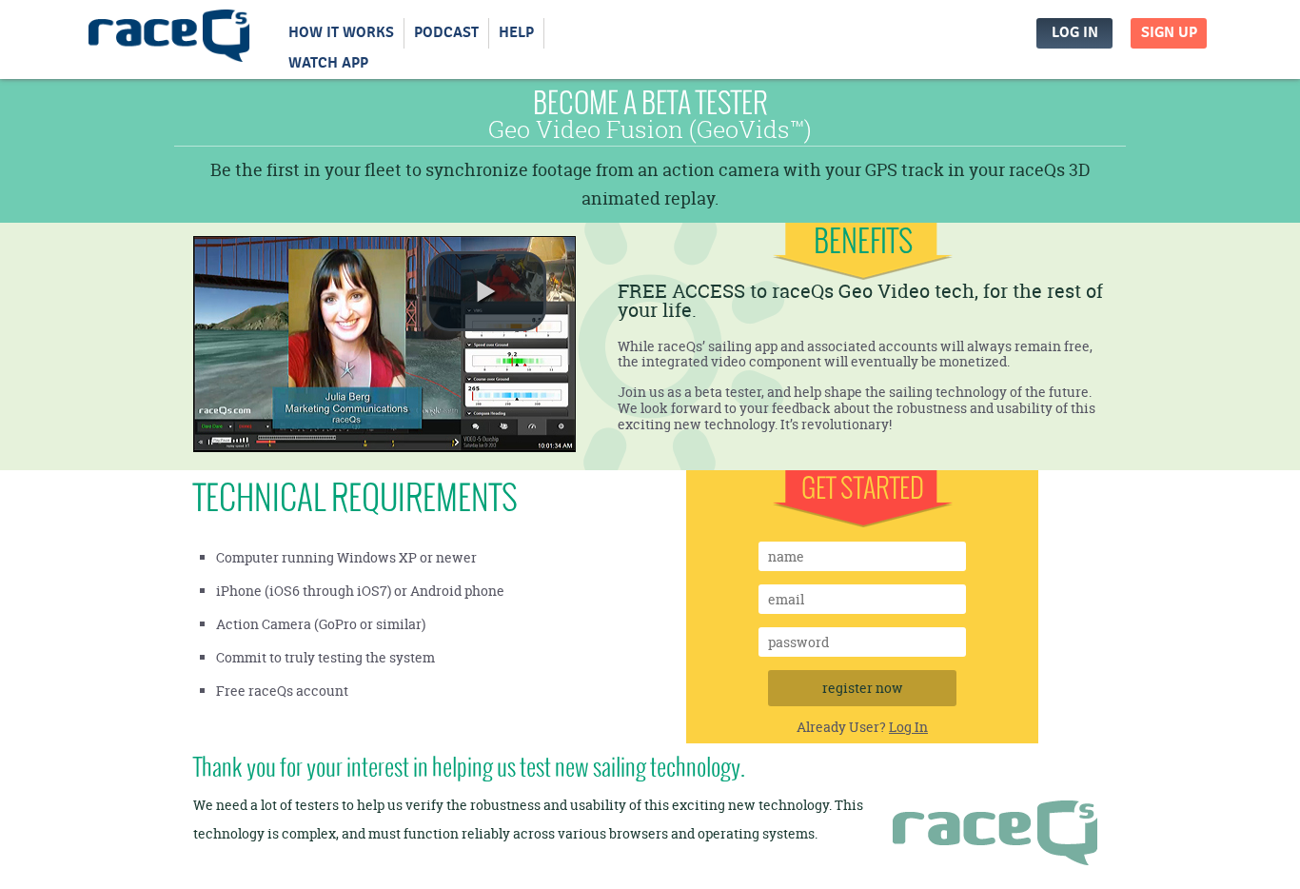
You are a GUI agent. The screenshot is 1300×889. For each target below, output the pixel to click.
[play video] (486, 291)
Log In (1075, 33)
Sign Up (1169, 33)
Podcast (446, 33)
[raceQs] (995, 837)
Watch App (328, 63)
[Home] (169, 40)
